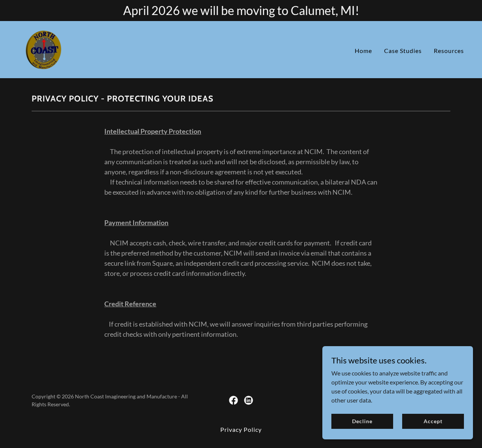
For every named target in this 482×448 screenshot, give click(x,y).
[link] (43, 48)
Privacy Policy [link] (241, 429)
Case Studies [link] (403, 50)
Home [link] (363, 50)
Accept (433, 421)
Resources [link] (449, 50)
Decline (362, 421)
